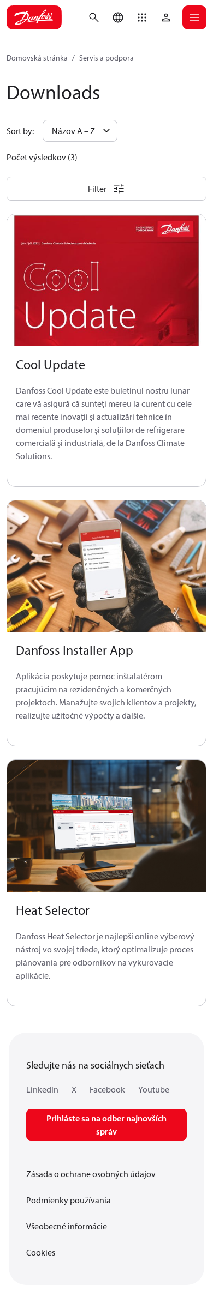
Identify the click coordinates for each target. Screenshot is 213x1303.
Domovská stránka (37, 58)
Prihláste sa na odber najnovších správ (106, 1125)
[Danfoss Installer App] (106, 566)
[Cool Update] (106, 280)
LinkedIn (42, 1089)
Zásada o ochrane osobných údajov (91, 1173)
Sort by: (20, 130)
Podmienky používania (68, 1200)
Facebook (107, 1089)
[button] (142, 17)
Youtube (153, 1089)
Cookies (40, 1252)
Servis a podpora (106, 58)
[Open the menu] (194, 17)
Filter (97, 188)
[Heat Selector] (106, 826)
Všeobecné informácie (66, 1226)
